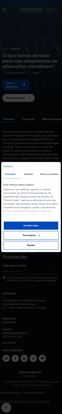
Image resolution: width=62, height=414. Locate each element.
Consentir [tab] (10, 174)
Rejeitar (31, 245)
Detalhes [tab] (28, 174)
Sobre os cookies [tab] (49, 174)
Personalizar (29, 235)
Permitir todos (31, 225)
